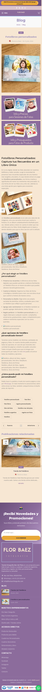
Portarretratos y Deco (9, 645)
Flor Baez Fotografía (8, 612)
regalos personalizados (23, 404)
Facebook (5, 661)
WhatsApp (5, 657)
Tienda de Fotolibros (21, 471)
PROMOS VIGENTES (8, 649)
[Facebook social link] (16, 7)
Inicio (18, 25)
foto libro (28, 399)
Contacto (5, 672)
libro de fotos (8, 408)
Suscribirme (21, 538)
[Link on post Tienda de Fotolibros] (21, 452)
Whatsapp (7, 384)
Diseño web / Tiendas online (11, 623)
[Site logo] (21, 13)
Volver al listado (21, 426)
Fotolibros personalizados (20, 599)
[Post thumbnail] (5, 592)
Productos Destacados (9, 631)
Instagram (5, 664)
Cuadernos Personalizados (11, 638)
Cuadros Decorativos (9, 642)
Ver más (21, 483)
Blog (23, 25)
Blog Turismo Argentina (10, 616)
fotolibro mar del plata (25, 408)
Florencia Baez (17, 41)
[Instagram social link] (22, 7)
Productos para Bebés (9, 635)
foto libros (7, 404)
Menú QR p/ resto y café (10, 619)
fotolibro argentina (10, 412)
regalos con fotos (27, 412)
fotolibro (7, 417)
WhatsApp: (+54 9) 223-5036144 (14, 578)
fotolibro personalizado (11, 399)
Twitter (4, 668)
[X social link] (19, 7)
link (24, 352)
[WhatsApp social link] (25, 7)
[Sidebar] (2, 210)
